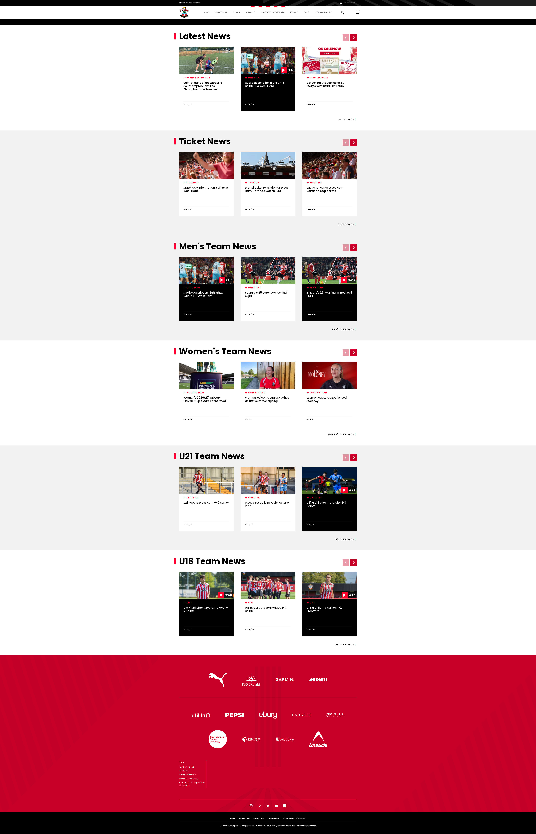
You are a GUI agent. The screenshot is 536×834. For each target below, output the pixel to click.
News (206, 12)
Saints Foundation (198, 77)
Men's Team (254, 77)
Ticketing (192, 182)
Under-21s (193, 497)
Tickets (196, 3)
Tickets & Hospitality (272, 12)
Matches (250, 12)
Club (306, 12)
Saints (182, 3)
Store (189, 3)
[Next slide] (353, 37)
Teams (236, 12)
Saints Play (221, 12)
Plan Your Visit (323, 12)
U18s (189, 602)
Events (293, 12)
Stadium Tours (319, 77)
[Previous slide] (346, 37)
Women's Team (195, 392)
